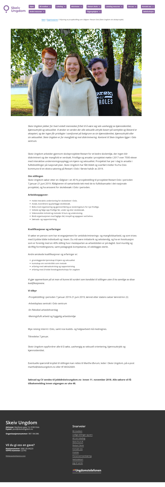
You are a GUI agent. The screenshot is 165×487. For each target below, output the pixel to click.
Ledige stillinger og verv (82, 434)
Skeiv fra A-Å (77, 441)
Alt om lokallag (78, 438)
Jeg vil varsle (77, 463)
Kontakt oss (77, 449)
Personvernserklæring (81, 456)
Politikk (75, 452)
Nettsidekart (77, 459)
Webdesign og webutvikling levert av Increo (15, 455)
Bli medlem (77, 431)
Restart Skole (78, 445)
